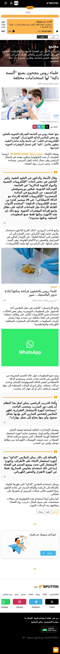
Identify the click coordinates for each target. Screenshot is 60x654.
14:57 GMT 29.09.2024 (48, 84)
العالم (45, 594)
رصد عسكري (7, 594)
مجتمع (54, 286)
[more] (4, 223)
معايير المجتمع (37, 622)
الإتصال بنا (29, 618)
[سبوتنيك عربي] (53, 4)
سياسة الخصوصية (51, 622)
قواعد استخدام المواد (42, 618)
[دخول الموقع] (11, 3)
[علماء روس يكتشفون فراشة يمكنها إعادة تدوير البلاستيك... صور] (30, 266)
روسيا (38, 594)
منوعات (40, 512)
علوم (48, 512)
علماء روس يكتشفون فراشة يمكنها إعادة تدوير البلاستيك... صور (31, 292)
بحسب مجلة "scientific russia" (26, 153)
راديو (16, 594)
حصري (23, 594)
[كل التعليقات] (56, 650)
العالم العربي (54, 594)
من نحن (55, 618)
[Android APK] (49, 630)
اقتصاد (30, 594)
